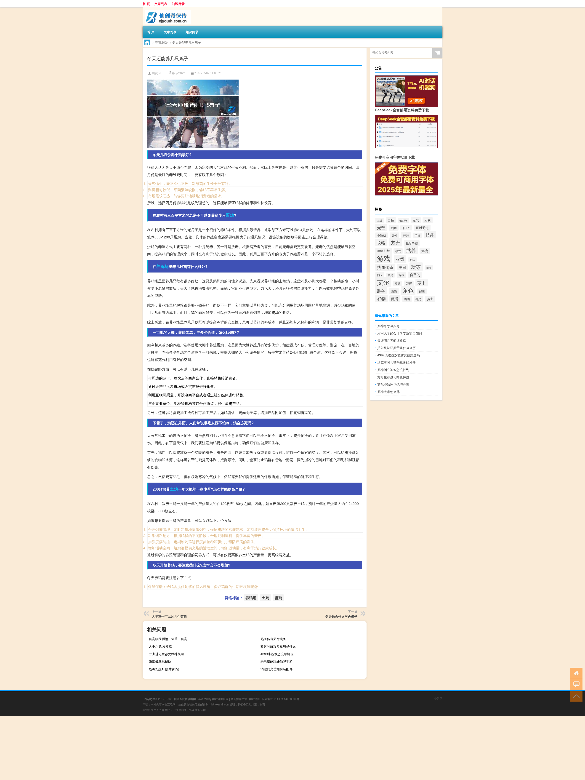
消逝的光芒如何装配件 (276, 669)
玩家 (416, 266)
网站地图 (254, 699)
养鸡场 (162, 266)
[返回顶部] (575, 696)
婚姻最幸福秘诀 (160, 661)
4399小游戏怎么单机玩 (277, 654)
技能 (430, 235)
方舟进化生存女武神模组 (166, 654)
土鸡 (174, 489)
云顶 (391, 220)
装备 (381, 291)
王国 (402, 267)
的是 (390, 275)
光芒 (381, 227)
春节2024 (162, 42)
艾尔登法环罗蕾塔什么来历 (396, 347)
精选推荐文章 (239, 699)
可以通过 (422, 227)
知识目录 (178, 3)
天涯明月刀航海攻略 (391, 340)
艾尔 (383, 282)
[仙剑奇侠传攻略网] (167, 9)
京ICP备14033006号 (286, 699)
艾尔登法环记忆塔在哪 (393, 384)
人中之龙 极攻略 (160, 646)
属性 (394, 235)
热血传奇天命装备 (273, 638)
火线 (400, 259)
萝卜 (421, 283)
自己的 (415, 274)
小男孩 (438, 698)
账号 (395, 298)
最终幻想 (383, 250)
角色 (408, 290)
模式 (398, 251)
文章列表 (160, 3)
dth (161, 73)
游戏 (383, 258)
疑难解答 (267, 699)
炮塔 (412, 260)
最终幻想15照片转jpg (164, 669)
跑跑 (407, 299)
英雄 (397, 283)
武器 (411, 250)
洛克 (424, 250)
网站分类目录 (220, 699)
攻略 (381, 243)
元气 (415, 220)
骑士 (430, 299)
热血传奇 (385, 267)
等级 (401, 275)
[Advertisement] (137, 748)
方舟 (395, 242)
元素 (427, 220)
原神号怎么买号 (388, 325)
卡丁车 (406, 228)
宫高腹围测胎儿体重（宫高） (169, 638)
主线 (379, 220)
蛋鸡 (230, 215)
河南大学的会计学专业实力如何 (399, 333)
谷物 (381, 298)
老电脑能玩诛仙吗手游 (276, 661)
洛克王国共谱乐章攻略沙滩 (396, 362)
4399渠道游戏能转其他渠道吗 (398, 355)
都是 (418, 299)
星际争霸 (412, 243)
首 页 (146, 3)
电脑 (428, 268)
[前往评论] (575, 684)
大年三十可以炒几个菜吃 (169, 616)
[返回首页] (575, 673)
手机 (417, 235)
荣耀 (409, 283)
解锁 (422, 291)
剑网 (394, 228)
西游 (394, 291)
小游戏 (381, 235)
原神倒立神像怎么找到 (393, 369)
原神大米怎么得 (388, 391)
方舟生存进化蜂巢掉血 (393, 377)
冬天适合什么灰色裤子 (341, 616)
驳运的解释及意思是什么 (278, 646)
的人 (380, 275)
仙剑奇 (403, 220)
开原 (406, 235)
